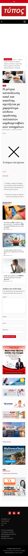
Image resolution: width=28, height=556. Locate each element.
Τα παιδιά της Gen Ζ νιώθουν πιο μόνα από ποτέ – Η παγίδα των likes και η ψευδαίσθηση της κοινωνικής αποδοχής (14, 224)
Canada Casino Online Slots (10, 473)
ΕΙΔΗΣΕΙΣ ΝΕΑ (5, 536)
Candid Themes (18, 552)
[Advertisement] (14, 39)
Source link (5, 175)
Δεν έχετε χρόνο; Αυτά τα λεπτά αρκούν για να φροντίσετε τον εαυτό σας (14, 251)
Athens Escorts (7, 441)
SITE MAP (4, 523)
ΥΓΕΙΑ (4, 85)
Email (4, 323)
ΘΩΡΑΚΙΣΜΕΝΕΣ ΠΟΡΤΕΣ (8, 534)
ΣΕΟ (2, 525)
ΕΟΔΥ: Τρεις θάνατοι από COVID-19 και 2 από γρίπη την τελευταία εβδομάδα (13, 277)
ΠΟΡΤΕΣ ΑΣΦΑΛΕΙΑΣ (7, 530)
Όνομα (5, 316)
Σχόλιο (5, 297)
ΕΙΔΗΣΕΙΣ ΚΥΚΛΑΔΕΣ (7, 538)
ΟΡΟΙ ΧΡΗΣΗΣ (5, 521)
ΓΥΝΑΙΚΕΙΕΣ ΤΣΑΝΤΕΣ (7, 532)
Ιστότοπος (5, 329)
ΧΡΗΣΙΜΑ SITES (5, 519)
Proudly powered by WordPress (11, 550)
